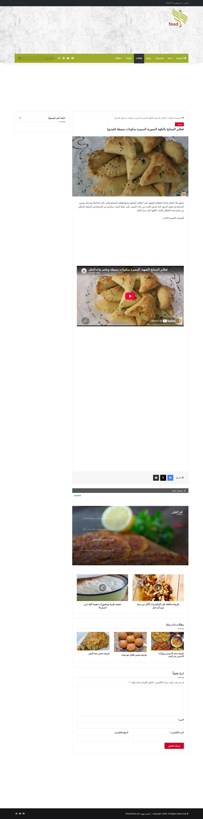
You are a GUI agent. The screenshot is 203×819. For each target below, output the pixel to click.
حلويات (129, 58)
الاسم (181, 720)
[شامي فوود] (178, 17)
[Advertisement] (72, 30)
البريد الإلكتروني (176, 732)
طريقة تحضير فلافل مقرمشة (134, 655)
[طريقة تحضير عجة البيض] (93, 641)
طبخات (139, 58)
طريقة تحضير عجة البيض (99, 653)
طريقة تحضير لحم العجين (159, 530)
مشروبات (159, 58)
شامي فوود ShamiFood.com (138, 813)
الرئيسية (180, 58)
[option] (130, 535)
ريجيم (148, 58)
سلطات (118, 58)
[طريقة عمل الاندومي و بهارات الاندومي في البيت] (167, 641)
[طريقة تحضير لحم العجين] (130, 535)
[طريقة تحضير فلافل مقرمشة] (130, 642)
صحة (170, 58)
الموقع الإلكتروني (121, 732)
